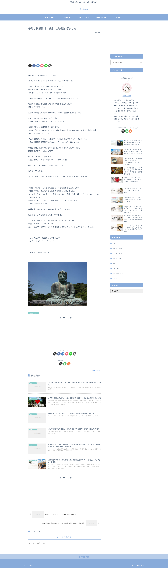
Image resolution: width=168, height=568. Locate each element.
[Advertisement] (64, 47)
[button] (50, 65)
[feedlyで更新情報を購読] (64, 363)
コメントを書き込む (65, 537)
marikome (127, 95)
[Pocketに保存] (42, 65)
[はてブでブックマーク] (38, 65)
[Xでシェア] (30, 65)
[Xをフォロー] (61, 363)
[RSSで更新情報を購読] (68, 363)
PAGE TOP (84, 557)
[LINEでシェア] (46, 65)
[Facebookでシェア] (34, 65)
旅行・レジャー (34, 313)
